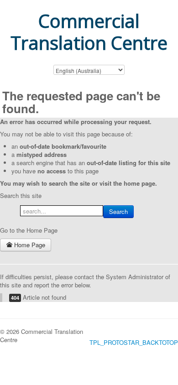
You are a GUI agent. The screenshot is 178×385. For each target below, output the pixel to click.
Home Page (28, 244)
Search (118, 211)
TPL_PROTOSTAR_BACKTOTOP (133, 342)
